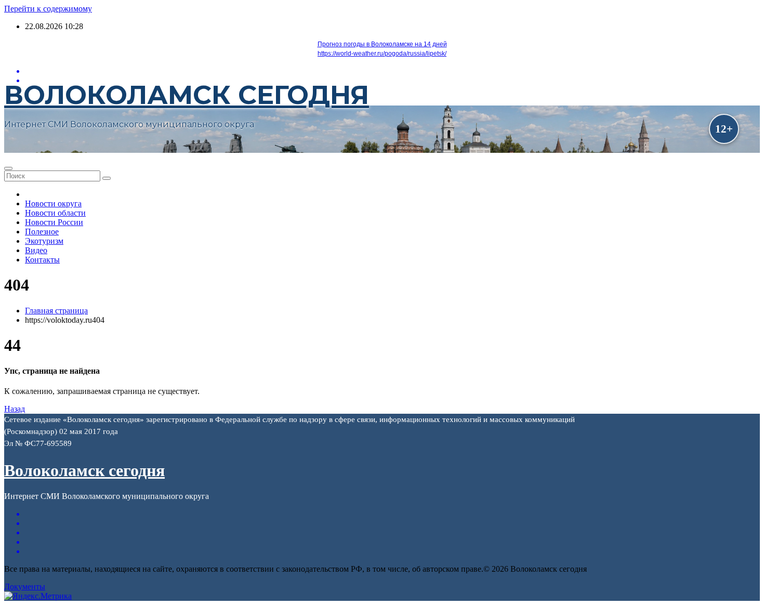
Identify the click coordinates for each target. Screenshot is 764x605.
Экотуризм (44, 240)
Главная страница (56, 310)
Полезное (42, 231)
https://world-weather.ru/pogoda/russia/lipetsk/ (382, 53)
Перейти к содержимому (48, 8)
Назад (14, 408)
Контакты (42, 259)
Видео (36, 250)
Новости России (54, 222)
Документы (24, 586)
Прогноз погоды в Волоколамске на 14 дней (382, 44)
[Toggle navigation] (8, 168)
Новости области (55, 212)
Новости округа (53, 203)
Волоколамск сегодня (186, 95)
